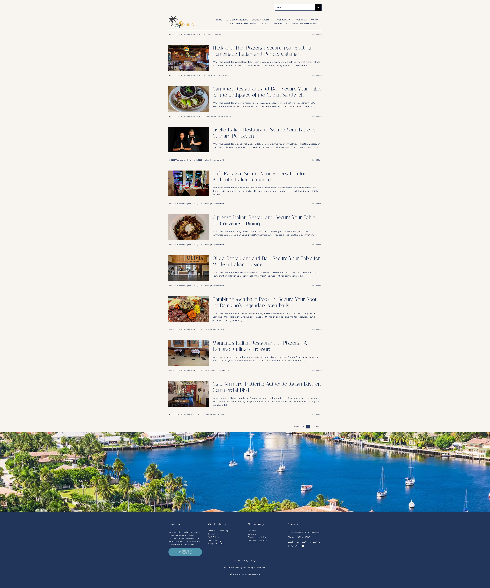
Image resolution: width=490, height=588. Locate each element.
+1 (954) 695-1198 (302, 537)
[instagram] (296, 546)
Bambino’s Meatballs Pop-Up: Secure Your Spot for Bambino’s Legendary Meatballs (264, 302)
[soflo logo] (181, 17)
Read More (317, 34)
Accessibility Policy (245, 560)
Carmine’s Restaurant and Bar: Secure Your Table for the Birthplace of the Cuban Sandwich (266, 92)
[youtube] (303, 546)
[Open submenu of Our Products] (291, 20)
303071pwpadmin (179, 34)
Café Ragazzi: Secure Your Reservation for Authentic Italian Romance (259, 177)
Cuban (207, 116)
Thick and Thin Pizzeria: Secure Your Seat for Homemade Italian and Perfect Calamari (262, 51)
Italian (207, 34)
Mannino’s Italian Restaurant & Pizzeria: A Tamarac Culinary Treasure (259, 346)
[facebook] (289, 546)
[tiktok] (300, 546)
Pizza (213, 75)
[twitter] (292, 546)
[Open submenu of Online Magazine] (271, 20)
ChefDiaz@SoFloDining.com (307, 532)
